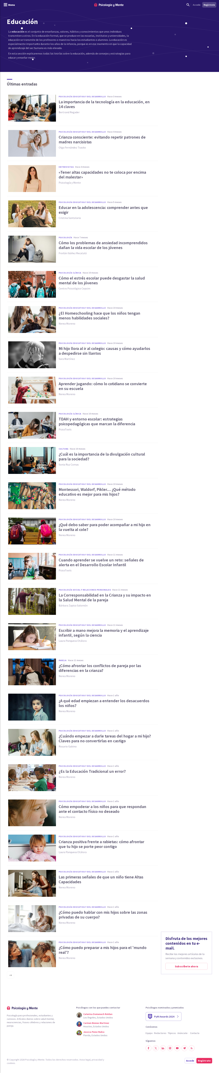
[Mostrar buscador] (188, 5)
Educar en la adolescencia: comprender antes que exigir (103, 210)
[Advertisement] (186, 114)
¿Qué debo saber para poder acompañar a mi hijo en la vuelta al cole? (105, 527)
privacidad (97, 1059)
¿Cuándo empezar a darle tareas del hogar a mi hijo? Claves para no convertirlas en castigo (105, 738)
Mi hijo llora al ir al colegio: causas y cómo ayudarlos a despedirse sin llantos (104, 351)
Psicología (65, 237)
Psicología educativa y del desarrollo (82, 96)
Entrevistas (66, 167)
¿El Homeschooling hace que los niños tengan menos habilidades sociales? (99, 315)
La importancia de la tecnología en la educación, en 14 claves (104, 104)
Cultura (63, 449)
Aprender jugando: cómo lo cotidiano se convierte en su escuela (103, 386)
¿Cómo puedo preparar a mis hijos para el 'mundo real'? (102, 950)
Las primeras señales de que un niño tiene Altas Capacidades (101, 879)
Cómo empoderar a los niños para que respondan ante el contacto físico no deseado (102, 809)
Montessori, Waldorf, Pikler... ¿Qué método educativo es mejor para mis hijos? (97, 492)
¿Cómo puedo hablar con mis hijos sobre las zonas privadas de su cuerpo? (103, 915)
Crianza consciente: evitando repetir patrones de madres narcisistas (102, 139)
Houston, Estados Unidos (96, 1026)
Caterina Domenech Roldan (97, 1014)
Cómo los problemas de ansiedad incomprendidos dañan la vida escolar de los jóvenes (103, 245)
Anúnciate (182, 1033)
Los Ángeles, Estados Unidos (98, 1017)
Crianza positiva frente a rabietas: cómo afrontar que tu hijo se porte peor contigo (101, 844)
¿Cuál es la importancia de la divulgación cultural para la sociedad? (102, 456)
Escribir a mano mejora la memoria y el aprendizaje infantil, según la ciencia (104, 633)
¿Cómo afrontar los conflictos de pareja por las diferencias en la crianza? (100, 668)
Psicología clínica (70, 272)
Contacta (194, 1033)
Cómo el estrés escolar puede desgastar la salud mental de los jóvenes (102, 280)
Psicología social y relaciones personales (85, 589)
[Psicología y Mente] (108, 5)
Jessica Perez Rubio (93, 1031)
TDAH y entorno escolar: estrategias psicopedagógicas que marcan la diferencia (97, 421)
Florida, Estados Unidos (95, 1035)
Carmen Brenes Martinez (96, 1023)
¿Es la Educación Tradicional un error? (92, 771)
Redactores (160, 1033)
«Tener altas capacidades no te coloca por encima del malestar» (102, 174)
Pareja (63, 660)
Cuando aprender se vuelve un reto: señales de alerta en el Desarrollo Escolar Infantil (101, 562)
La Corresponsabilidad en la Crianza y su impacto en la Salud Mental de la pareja (105, 597)
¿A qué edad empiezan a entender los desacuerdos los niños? (104, 703)
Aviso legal (85, 1059)
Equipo (149, 1033)
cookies (11, 1063)
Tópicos (172, 1033)
